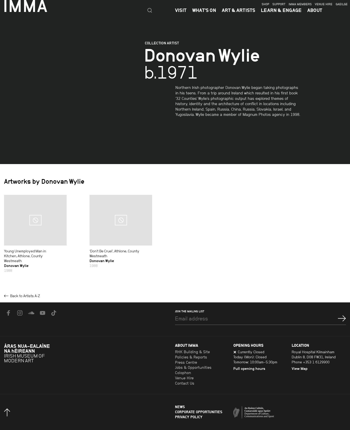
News (180, 407)
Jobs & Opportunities (193, 367)
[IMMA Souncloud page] (31, 312)
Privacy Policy (189, 417)
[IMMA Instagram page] (19, 312)
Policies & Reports (191, 357)
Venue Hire (323, 4)
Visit (181, 10)
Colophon (183, 373)
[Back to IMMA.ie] (34, 363)
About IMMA (186, 345)
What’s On (204, 10)
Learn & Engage (281, 10)
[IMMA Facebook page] (8, 312)
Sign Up (342, 318)
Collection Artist (162, 43)
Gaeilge (342, 4)
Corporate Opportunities (198, 412)
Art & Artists (238, 10)
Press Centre (186, 362)
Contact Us (184, 383)
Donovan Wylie (16, 266)
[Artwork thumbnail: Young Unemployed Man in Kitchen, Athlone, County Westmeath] (35, 220)
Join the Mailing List (189, 311)
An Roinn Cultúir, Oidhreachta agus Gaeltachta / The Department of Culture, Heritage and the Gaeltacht (268, 413)
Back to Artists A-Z (24, 296)
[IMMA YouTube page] (42, 312)
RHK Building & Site (192, 352)
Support (278, 4)
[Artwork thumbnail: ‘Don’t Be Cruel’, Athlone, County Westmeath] (121, 220)
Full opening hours (249, 368)
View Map (299, 368)
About (314, 10)
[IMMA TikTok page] (53, 312)
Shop (265, 4)
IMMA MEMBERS (300, 4)
